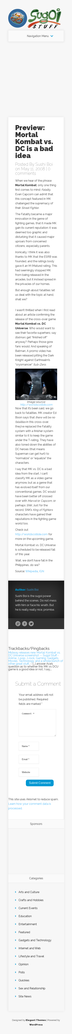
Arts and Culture (29, 892)
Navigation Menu (38, 36)
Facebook (24, 624)
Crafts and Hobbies (31, 900)
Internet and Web (30, 948)
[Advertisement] (36, 79)
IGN (41, 571)
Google (18, 624)
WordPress (36, 1024)
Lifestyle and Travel (31, 956)
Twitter (31, 624)
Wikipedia (31, 571)
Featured (24, 932)
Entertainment (28, 924)
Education (25, 916)
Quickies (24, 980)
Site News (25, 996)
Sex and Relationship (32, 988)
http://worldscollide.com (36, 404)
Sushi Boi (44, 164)
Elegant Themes (36, 1020)
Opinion (23, 964)
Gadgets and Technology (35, 940)
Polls (22, 972)
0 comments (32, 171)
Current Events (28, 908)
